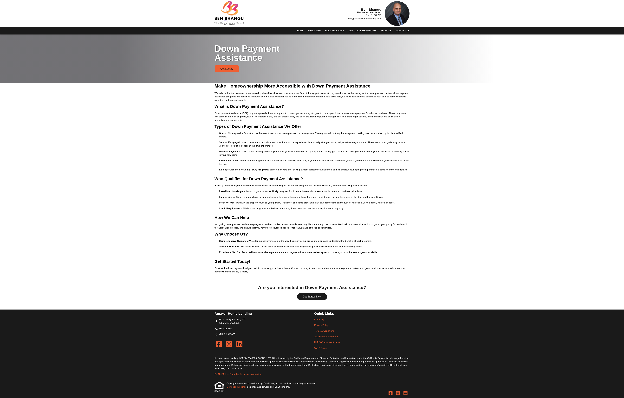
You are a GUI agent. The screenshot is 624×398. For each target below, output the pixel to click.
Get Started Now (312, 296)
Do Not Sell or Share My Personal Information (237, 374)
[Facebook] (218, 344)
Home (300, 31)
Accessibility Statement (326, 336)
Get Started (226, 68)
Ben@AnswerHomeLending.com (364, 18)
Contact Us (403, 31)
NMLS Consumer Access (327, 342)
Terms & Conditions (324, 331)
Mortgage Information (362, 31)
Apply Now (314, 31)
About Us (386, 31)
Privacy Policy (321, 325)
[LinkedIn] (239, 344)
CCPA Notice (320, 348)
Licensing (319, 319)
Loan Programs (334, 31)
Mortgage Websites (237, 386)
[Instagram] (229, 344)
